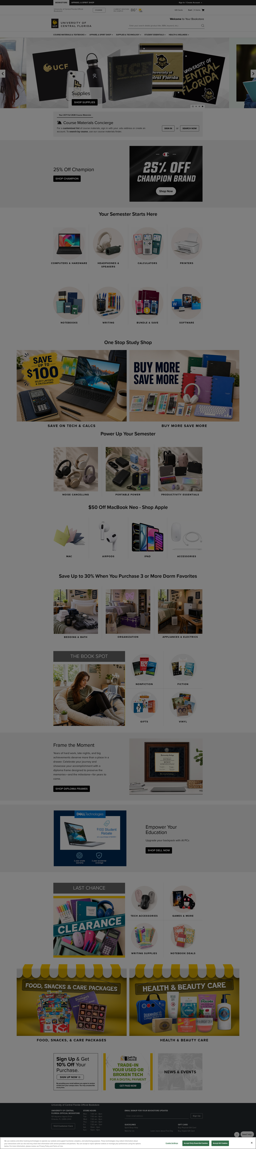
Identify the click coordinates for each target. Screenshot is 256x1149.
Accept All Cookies (220, 1143)
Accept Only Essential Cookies (196, 1143)
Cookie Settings (172, 1143)
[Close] (252, 1143)
